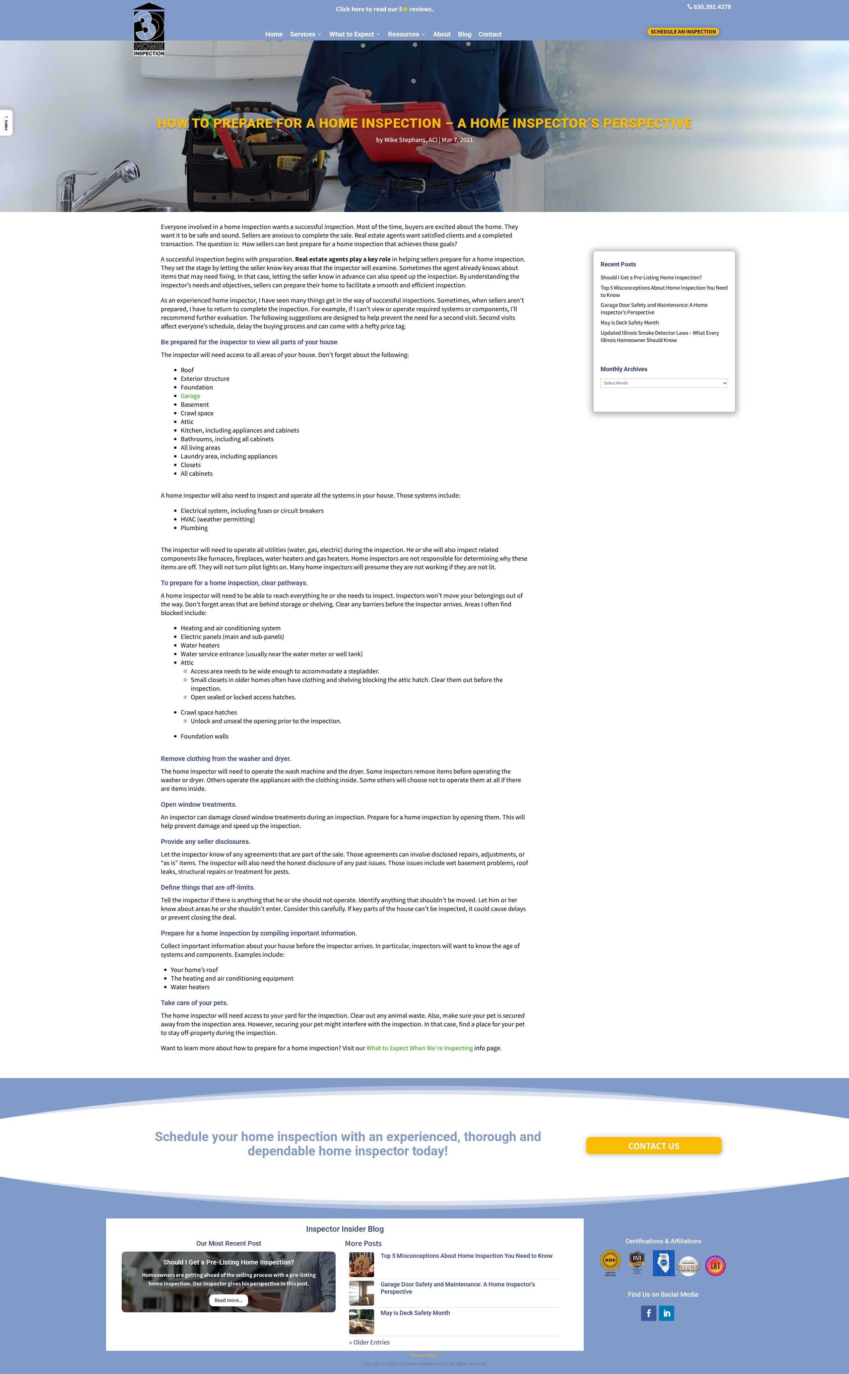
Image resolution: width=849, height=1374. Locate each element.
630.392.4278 (712, 6)
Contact (490, 34)
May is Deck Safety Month (630, 322)
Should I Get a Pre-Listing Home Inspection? (651, 277)
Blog (464, 34)
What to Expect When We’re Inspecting (419, 1048)
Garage (190, 395)
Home (274, 34)
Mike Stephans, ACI (410, 139)
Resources (403, 34)
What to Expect (351, 34)
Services (302, 34)
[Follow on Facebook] (648, 1313)
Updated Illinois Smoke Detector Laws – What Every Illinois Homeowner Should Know (660, 336)
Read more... (229, 1300)
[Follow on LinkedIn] (666, 1313)
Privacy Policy (424, 1355)
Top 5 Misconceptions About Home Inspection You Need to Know (467, 1255)
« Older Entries (369, 1342)
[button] (6, 122)
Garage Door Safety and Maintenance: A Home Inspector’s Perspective (654, 308)
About (442, 34)
